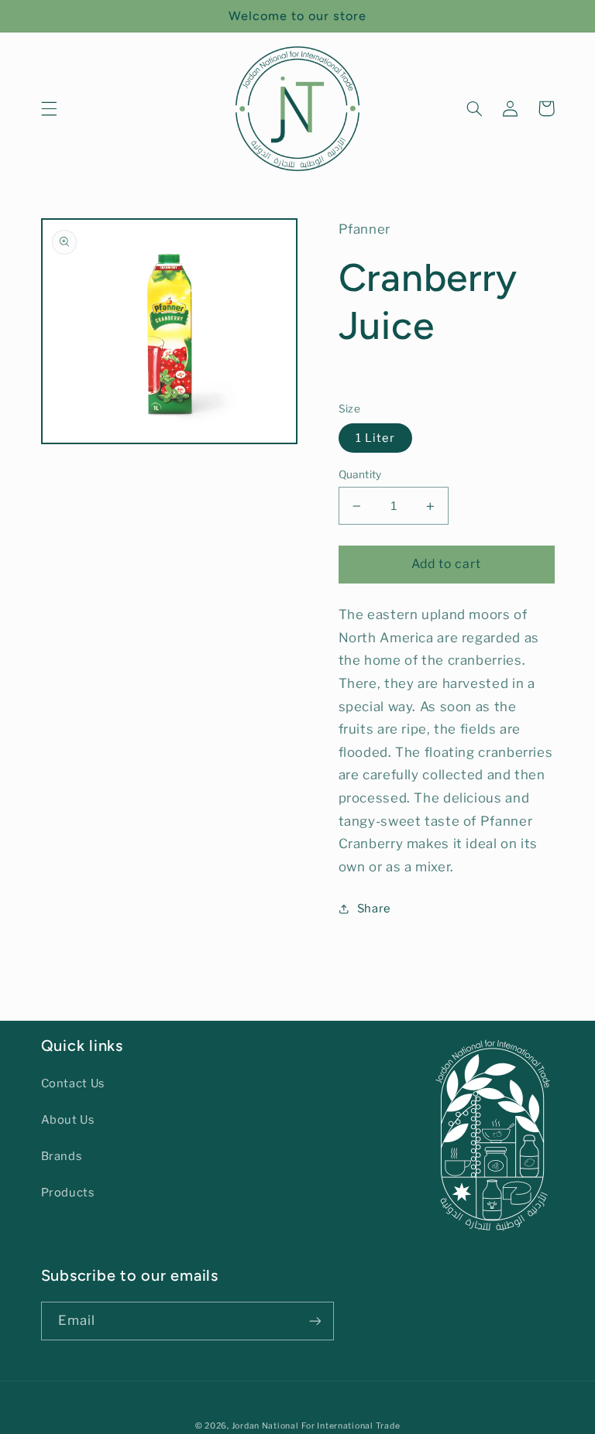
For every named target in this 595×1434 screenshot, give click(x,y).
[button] (49, 108)
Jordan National (265, 1426)
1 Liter (375, 438)
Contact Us (73, 1083)
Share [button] (374, 909)
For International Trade (350, 1426)
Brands (62, 1156)
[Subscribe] (314, 1321)
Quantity (360, 474)
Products (68, 1193)
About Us (68, 1120)
